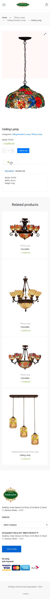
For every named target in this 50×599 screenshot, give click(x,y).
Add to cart (23, 151)
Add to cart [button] (26, 474)
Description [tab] (9, 171)
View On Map (12, 549)
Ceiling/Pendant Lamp (16, 20)
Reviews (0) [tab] (20, 171)
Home (4, 17)
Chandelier (25, 249)
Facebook (26, 593)
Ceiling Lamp (25, 455)
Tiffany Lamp (19, 17)
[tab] (9, 172)
